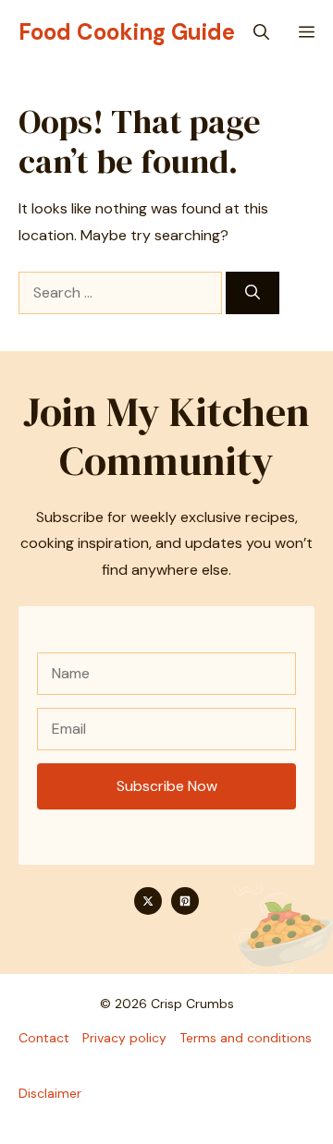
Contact (43, 1037)
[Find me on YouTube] (185, 901)
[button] (261, 32)
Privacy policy (124, 1037)
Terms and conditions (245, 1037)
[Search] (252, 293)
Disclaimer (49, 1093)
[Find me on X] (148, 901)
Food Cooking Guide (126, 32)
